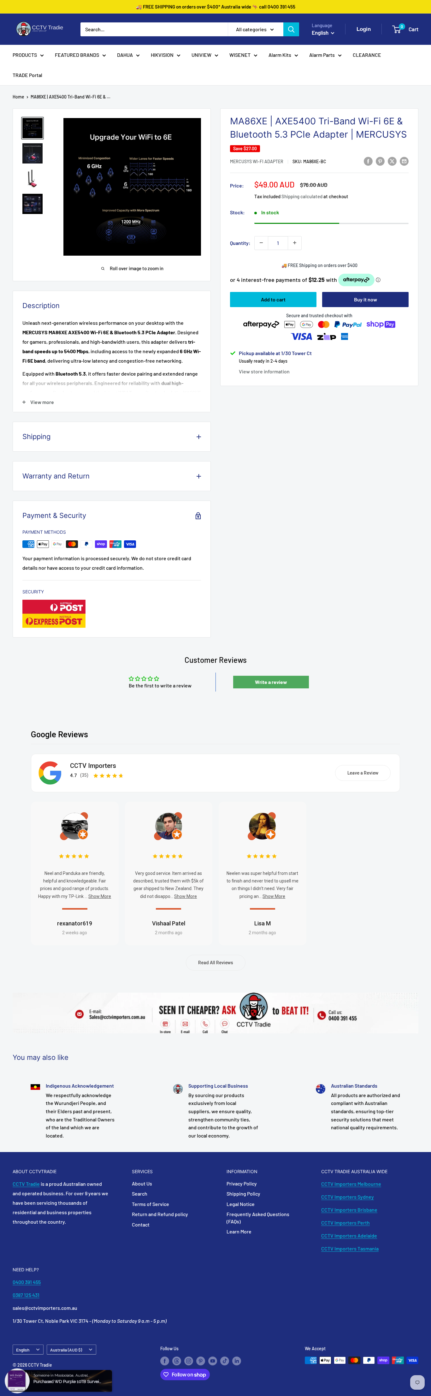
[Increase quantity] (294, 242)
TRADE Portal (27, 75)
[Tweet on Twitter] (392, 161)
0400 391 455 (27, 1282)
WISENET (240, 55)
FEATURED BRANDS (77, 55)
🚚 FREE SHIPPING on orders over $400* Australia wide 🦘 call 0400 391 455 (215, 6)
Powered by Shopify (32, 1373)
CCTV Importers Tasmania (350, 1248)
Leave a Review (362, 772)
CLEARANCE (367, 55)
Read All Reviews (215, 962)
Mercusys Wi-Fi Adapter (256, 161)
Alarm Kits (280, 55)
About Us (142, 1183)
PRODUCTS (25, 55)
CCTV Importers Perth (345, 1223)
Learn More (239, 1231)
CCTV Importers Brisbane (349, 1210)
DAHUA (125, 55)
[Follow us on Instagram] (188, 1361)
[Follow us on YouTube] (212, 1361)
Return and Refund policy (160, 1214)
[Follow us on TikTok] (224, 1361)
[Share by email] (404, 161)
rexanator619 (74, 923)
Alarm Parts (322, 55)
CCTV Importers (93, 765)
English (22, 1349)
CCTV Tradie (26, 1184)
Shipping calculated (301, 196)
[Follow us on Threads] (176, 1361)
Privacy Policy (242, 1183)
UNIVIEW (201, 55)
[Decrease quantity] (261, 242)
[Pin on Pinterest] (380, 161)
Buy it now (365, 299)
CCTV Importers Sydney (347, 1197)
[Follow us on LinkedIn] (236, 1361)
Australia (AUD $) (66, 1349)
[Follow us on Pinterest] (200, 1361)
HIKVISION (162, 55)
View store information (264, 371)
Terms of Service (150, 1204)
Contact (141, 1224)
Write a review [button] (271, 682)
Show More (99, 896)
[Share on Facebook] (368, 161)
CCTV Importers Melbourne (351, 1184)
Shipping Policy (243, 1194)
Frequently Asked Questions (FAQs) (258, 1217)
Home (18, 96)
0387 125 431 (26, 1295)
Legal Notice (241, 1204)
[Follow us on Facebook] (164, 1361)
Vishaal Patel (168, 923)
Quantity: (240, 243)
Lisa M (262, 923)
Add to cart (273, 299)
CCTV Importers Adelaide (349, 1236)
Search (139, 1194)
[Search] (291, 29)
